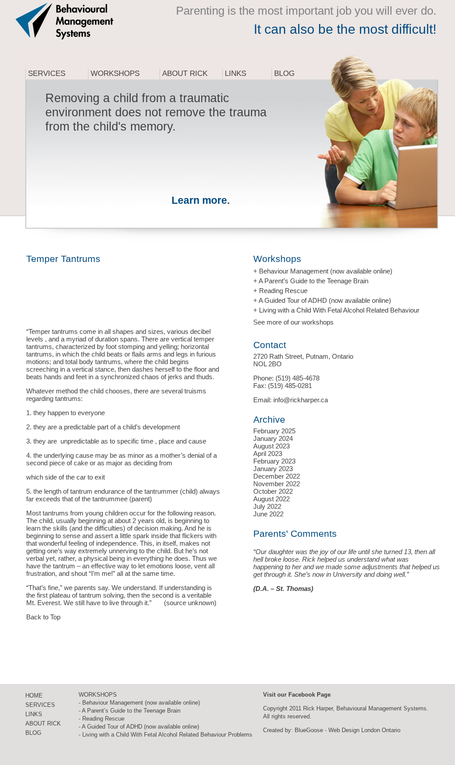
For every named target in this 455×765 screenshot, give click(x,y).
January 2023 (273, 468)
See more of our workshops (293, 322)
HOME (34, 695)
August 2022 (271, 499)
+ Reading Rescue (280, 290)
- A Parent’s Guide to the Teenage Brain (129, 710)
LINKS (33, 714)
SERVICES (40, 705)
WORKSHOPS (98, 694)
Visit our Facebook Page (297, 694)
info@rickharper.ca (300, 400)
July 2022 (267, 506)
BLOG (33, 732)
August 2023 (271, 446)
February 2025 (274, 431)
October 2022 (273, 491)
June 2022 (268, 514)
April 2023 (267, 453)
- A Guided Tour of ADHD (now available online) (139, 726)
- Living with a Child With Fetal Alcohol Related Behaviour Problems (165, 734)
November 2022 (276, 484)
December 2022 (276, 476)
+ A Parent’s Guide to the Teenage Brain (310, 281)
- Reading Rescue (101, 718)
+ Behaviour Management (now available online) (322, 271)
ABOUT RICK (43, 723)
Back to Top (43, 617)
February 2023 (274, 461)
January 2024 (273, 438)
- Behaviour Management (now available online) (139, 702)
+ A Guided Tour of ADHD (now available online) (322, 300)
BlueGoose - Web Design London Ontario (347, 730)
